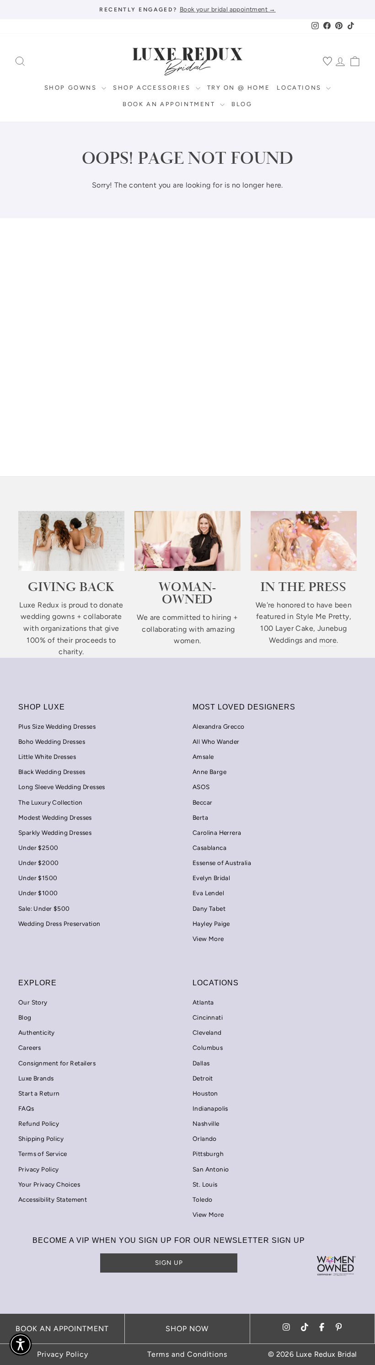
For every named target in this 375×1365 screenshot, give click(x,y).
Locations (300, 87)
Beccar (202, 802)
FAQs (26, 1108)
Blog (241, 104)
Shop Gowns (72, 87)
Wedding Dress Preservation (59, 923)
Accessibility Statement (52, 1199)
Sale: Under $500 (44, 908)
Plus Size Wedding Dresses (57, 726)
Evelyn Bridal (211, 877)
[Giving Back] (71, 540)
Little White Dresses (47, 756)
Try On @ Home (238, 87)
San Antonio (211, 1169)
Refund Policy (38, 1123)
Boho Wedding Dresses (51, 741)
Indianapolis (210, 1108)
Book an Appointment (170, 104)
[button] (20, 1344)
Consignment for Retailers (57, 1063)
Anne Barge (209, 771)
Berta (200, 817)
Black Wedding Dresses (51, 771)
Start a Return (39, 1093)
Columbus (208, 1047)
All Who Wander (216, 741)
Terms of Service (42, 1153)
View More (208, 938)
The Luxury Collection (50, 802)
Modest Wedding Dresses (55, 817)
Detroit (203, 1078)
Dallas (201, 1063)
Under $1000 (38, 893)
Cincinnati (208, 1017)
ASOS (201, 786)
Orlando (205, 1138)
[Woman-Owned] (187, 540)
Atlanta (203, 1002)
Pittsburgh (208, 1153)
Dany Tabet (209, 908)
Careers (29, 1047)
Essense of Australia (222, 862)
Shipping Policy (41, 1138)
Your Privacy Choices (49, 1184)
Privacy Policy (38, 1169)
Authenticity (36, 1032)
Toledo (202, 1199)
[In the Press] (304, 540)
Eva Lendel (208, 893)
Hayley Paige (211, 923)
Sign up (169, 1262)
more (328, 640)
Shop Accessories (153, 87)
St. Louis (205, 1184)
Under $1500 (37, 877)
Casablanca (209, 847)
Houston (205, 1093)
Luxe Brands (36, 1078)
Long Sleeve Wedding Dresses (61, 786)
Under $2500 (38, 847)
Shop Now (187, 1328)
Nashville (206, 1123)
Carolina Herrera (217, 832)
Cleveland (207, 1032)
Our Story (33, 1002)
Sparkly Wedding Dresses (54, 832)
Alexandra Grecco (218, 726)
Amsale (203, 756)
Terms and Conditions (187, 1354)
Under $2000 (38, 862)
